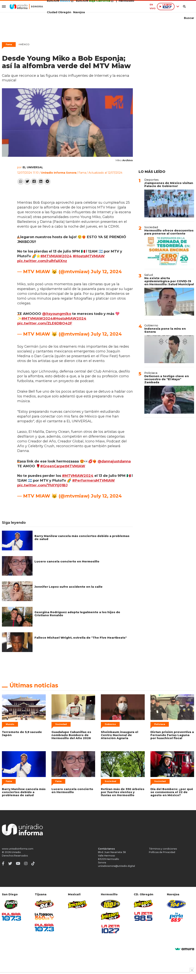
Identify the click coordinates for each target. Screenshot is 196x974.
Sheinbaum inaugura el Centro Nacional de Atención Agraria (119, 735)
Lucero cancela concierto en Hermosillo (66, 561)
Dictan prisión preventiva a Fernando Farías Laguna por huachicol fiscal (172, 735)
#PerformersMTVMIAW (93, 480)
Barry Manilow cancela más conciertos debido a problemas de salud (81, 537)
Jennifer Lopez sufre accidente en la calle (68, 586)
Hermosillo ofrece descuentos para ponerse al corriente (169, 232)
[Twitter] (27, 181)
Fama (9, 44)
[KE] (176, 904)
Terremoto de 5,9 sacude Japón (22, 733)
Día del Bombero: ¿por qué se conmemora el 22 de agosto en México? (171, 792)
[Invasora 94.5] (44, 904)
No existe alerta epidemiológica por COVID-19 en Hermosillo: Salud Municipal (169, 281)
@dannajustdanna (114, 461)
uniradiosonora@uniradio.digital (116, 866)
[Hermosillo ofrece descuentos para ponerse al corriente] (169, 251)
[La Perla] (176, 917)
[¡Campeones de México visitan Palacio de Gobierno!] (169, 203)
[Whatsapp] (20, 181)
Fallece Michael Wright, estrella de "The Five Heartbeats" (80, 637)
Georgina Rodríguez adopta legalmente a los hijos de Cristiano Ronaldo (77, 613)
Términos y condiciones (163, 848)
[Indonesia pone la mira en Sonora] (169, 349)
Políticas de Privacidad (162, 852)
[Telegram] (47, 181)
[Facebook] (34, 181)
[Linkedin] (40, 181)
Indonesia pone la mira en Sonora (165, 330)
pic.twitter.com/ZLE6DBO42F (44, 323)
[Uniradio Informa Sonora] (26, 6)
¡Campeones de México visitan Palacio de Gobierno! (168, 184)
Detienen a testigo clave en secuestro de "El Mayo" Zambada (166, 379)
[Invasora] (11, 904)
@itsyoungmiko (56, 314)
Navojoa (79, 12)
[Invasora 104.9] (77, 904)
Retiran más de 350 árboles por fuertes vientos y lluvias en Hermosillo (122, 792)
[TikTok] (33, 863)
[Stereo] (110, 904)
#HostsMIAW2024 (69, 318)
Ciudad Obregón (59, 12)
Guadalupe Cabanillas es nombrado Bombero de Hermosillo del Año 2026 (71, 735)
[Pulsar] (11, 916)
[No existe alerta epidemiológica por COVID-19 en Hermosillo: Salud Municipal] (169, 302)
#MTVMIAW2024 (56, 256)
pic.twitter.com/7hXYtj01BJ (42, 485)
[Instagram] (26, 863)
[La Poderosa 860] (44, 916)
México (23, 44)
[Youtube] (18, 863)
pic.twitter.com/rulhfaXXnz (42, 261)
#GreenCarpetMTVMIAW (62, 466)
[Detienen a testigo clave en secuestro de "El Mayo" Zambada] (169, 400)
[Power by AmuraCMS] (184, 949)
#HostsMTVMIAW (89, 256)
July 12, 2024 (106, 271)
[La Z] (110, 929)
